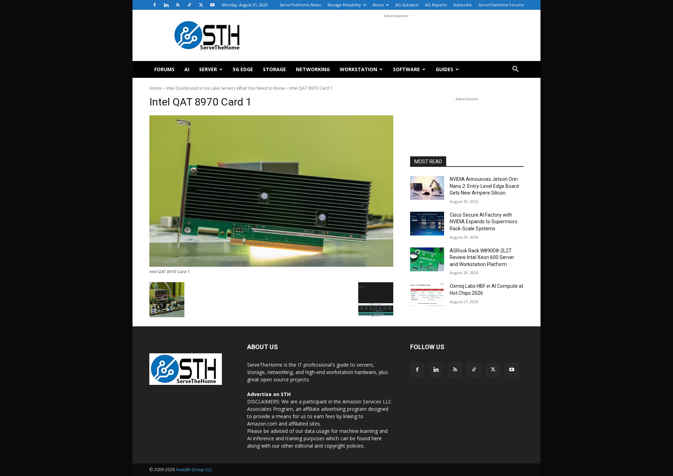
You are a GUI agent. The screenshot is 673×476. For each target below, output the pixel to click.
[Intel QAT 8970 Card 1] (271, 191)
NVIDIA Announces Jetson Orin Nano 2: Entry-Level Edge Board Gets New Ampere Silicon (484, 186)
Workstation (358, 69)
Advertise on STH (269, 394)
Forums (164, 69)
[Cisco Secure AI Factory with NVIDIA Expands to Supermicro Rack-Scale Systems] (427, 224)
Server (208, 69)
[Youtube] (212, 5)
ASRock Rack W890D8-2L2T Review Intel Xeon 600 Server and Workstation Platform (482, 257)
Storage (274, 69)
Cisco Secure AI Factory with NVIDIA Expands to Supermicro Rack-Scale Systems (483, 221)
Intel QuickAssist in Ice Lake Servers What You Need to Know (225, 88)
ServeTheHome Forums (501, 4)
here (377, 438)
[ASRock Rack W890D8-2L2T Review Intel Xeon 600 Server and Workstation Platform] (427, 259)
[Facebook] (154, 5)
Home (155, 88)
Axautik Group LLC (194, 469)
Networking (313, 69)
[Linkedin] (166, 5)
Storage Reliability (344, 4)
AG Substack (407, 4)
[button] (515, 70)
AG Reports (436, 4)
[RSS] (177, 5)
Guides (444, 69)
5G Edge (243, 69)
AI (186, 69)
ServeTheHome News (300, 4)
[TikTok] (189, 5)
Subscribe (462, 4)
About (378, 4)
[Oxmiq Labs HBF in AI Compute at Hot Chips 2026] (427, 295)
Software (406, 69)
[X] (201, 5)
